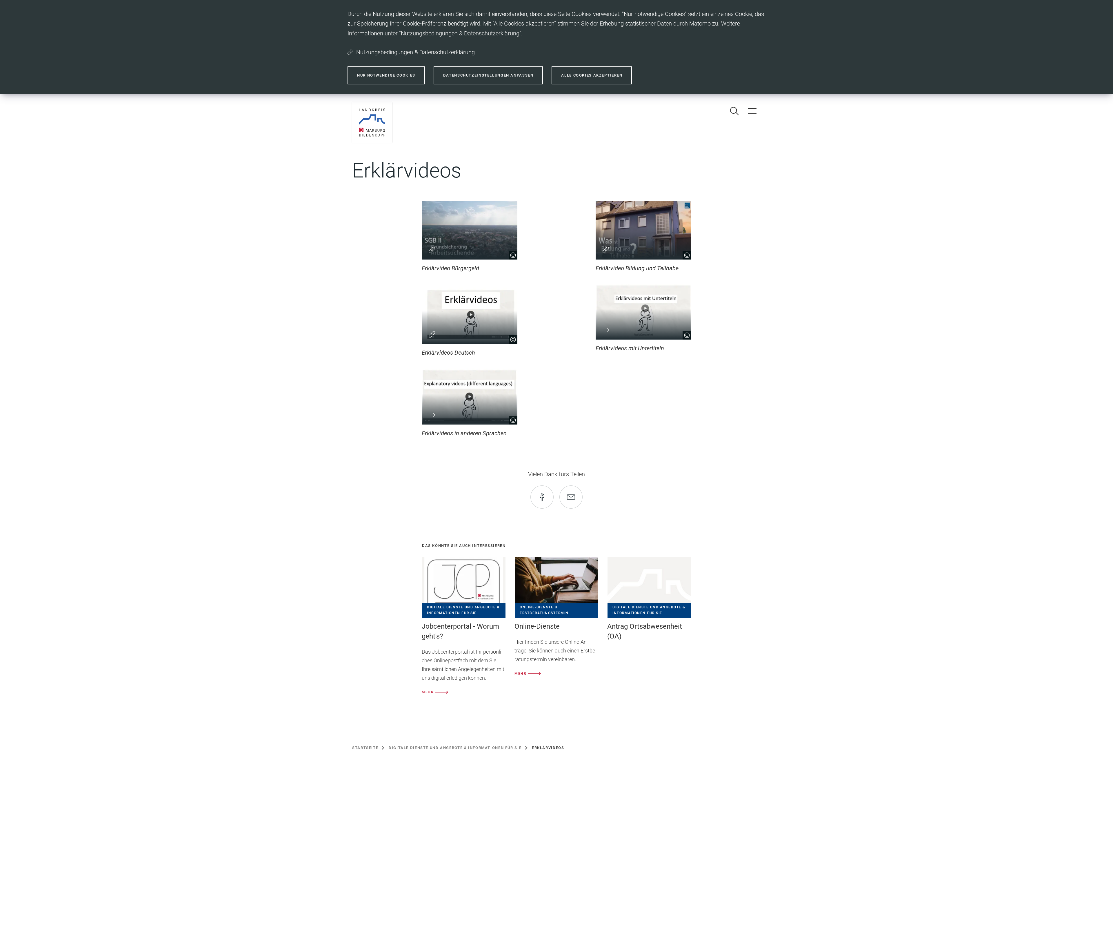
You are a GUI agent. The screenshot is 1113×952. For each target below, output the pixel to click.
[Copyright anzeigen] (510, 253)
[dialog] (556, 47)
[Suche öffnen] (734, 111)
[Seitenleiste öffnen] (752, 111)
